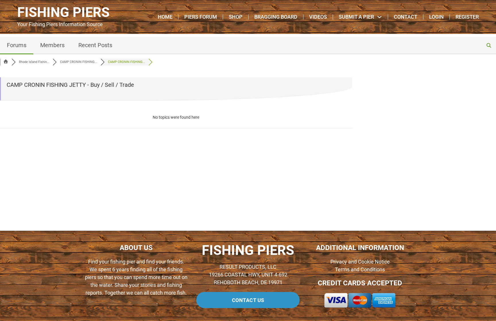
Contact (405, 17)
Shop (236, 17)
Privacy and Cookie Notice (360, 262)
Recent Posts (95, 45)
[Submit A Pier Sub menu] (379, 17)
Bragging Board (275, 17)
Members (52, 45)
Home (165, 17)
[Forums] (5, 62)
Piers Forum (200, 17)
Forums (16, 45)
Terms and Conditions (360, 269)
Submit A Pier (356, 17)
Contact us (248, 300)
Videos (318, 17)
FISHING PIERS (63, 12)
